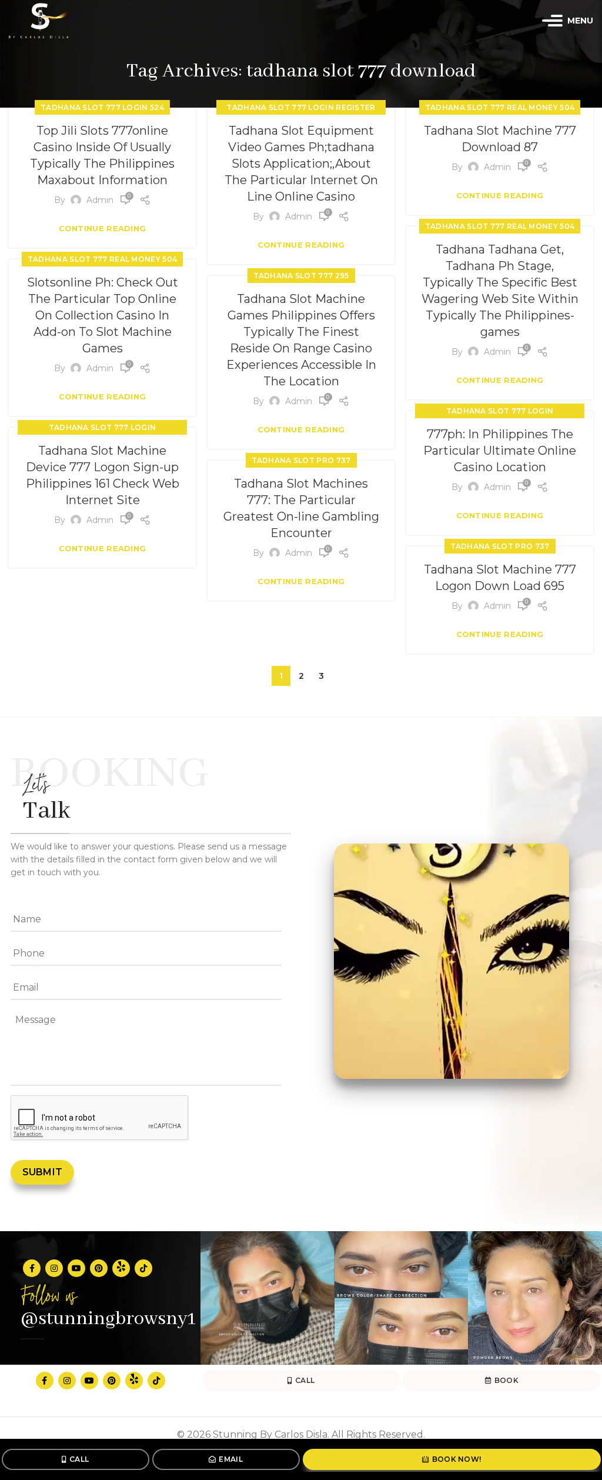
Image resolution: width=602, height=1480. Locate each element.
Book (506, 1380)
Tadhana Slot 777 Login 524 (102, 107)
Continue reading (102, 228)
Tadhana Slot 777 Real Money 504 (499, 107)
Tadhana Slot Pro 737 (301, 460)
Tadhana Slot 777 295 (301, 275)
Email (231, 1459)
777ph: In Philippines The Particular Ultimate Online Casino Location (499, 450)
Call (79, 1459)
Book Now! (456, 1459)
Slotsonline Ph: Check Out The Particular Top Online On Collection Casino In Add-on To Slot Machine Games (102, 315)
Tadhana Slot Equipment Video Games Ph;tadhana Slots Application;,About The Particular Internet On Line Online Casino (301, 164)
